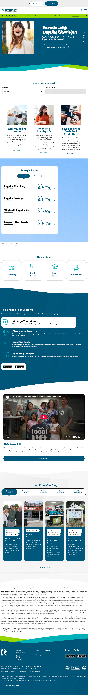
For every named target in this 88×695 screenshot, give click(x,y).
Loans (36, 176)
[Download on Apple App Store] (81, 657)
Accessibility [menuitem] (22, 671)
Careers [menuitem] (47, 650)
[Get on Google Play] (70, 657)
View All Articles (43, 567)
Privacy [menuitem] (13, 671)
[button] (84, 41)
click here (53, 680)
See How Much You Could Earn (55, 47)
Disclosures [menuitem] (5, 671)
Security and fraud (26, 491)
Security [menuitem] (38, 655)
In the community (78, 491)
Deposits (23, 176)
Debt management (61, 491)
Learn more (75, 16)
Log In (53, 3)
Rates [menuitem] (37, 650)
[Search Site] (82, 10)
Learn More (16, 150)
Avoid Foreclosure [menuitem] (34, 671)
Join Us (38, 3)
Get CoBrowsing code (12, 685)
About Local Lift (48, 458)
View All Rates (8, 188)
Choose (6, 91)
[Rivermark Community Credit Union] (9, 11)
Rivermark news (9, 491)
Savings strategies (43, 491)
